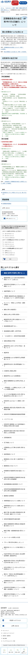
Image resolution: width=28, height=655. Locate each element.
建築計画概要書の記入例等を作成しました (14, 381)
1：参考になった (7, 250)
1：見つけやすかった (8, 233)
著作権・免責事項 (6, 635)
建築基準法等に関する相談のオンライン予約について (14, 320)
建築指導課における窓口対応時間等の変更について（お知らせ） (14, 278)
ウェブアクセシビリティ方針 (9, 641)
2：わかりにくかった (8, 244)
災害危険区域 (7, 437)
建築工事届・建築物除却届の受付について (14, 531)
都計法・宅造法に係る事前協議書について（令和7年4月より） (14, 574)
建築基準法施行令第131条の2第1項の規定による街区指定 (14, 431)
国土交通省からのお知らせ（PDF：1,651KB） (15, 51)
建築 (17, 8)
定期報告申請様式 (6, 203)
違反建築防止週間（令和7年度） (13, 331)
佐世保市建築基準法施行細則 (12, 519)
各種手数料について (9, 291)
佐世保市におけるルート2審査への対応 (14, 401)
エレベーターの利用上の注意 (12, 537)
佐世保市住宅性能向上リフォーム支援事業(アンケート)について (14, 595)
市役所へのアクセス (15, 620)
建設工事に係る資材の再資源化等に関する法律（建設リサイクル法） (14, 513)
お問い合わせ (15, 626)
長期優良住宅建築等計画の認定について (14, 471)
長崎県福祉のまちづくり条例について (14, 500)
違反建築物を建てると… (11, 326)
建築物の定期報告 (9, 495)
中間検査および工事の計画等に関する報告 (14, 448)
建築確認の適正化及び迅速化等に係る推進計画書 (14, 408)
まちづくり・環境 (10, 8)
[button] (15, 2)
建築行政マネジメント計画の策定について (14, 548)
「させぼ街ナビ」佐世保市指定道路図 (14, 336)
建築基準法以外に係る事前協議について (14, 365)
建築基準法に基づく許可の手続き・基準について (14, 346)
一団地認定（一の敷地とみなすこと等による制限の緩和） (14, 388)
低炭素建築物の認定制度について (13, 484)
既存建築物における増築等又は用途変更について (14, 358)
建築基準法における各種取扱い (12, 376)
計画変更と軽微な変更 (10, 371)
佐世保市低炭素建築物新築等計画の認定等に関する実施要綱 (14, 489)
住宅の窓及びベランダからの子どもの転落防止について (14, 568)
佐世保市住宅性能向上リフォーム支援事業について (14, 285)
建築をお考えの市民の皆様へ (12, 314)
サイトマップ (6, 630)
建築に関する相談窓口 (10, 309)
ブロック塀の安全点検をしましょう (14, 542)
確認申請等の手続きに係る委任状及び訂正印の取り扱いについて (14, 561)
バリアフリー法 (8, 419)
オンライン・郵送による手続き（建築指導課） (14, 303)
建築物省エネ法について (11, 465)
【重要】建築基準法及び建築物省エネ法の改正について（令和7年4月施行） (14, 297)
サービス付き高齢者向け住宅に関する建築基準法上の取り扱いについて (14, 395)
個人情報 (5, 638)
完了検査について (9, 442)
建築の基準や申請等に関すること (14, 273)
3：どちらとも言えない (9, 237)
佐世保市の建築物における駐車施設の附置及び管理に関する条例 (14, 425)
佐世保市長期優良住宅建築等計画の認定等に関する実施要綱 (14, 478)
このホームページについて (8, 633)
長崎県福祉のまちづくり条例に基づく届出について (14, 506)
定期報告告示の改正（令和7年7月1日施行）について (14, 581)
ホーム (2, 8)
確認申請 (6, 352)
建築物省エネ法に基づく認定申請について (14, 459)
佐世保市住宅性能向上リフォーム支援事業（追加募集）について (14, 588)
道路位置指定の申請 (9, 341)
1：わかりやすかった (8, 242)
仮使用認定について (9, 454)
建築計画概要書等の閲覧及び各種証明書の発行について (14, 524)
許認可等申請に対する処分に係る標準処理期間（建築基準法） (14, 554)
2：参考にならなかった (9, 252)
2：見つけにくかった (8, 235)
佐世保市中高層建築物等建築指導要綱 (14, 414)
